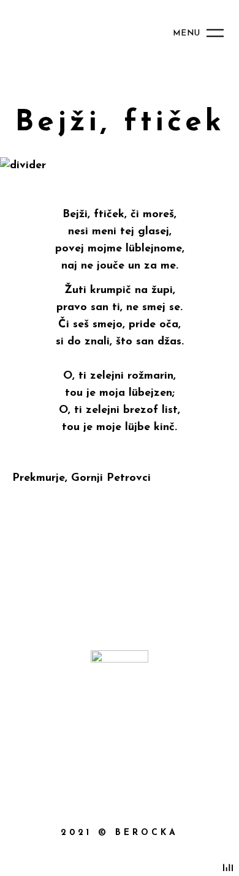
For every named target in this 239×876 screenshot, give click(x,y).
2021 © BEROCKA (119, 832)
